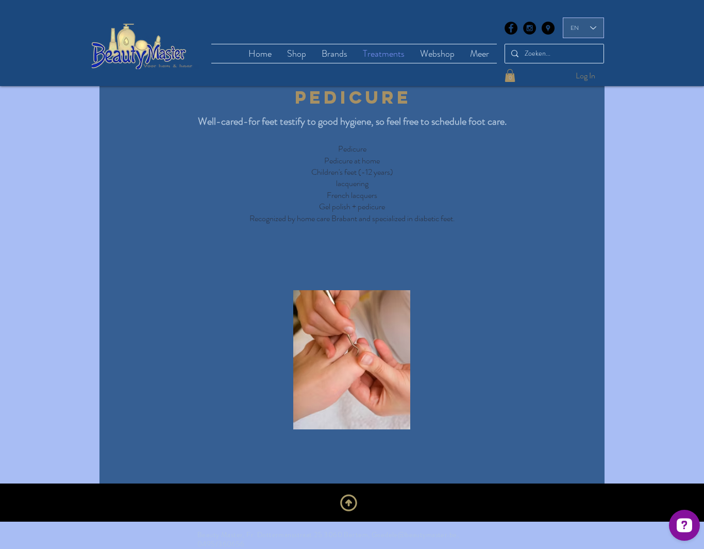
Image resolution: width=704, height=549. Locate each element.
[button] (510, 75)
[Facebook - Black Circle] (511, 28)
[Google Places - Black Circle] (548, 28)
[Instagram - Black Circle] (529, 28)
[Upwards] (349, 502)
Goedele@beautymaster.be (414, 534)
